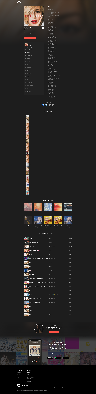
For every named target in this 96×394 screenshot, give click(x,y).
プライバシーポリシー (59, 387)
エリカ (50, 290)
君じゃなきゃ (32, 169)
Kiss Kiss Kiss (29, 50)
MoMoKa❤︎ (51, 242)
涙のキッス (32, 173)
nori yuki (50, 262)
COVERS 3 (58, 172)
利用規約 (52, 387)
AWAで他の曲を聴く (54, 331)
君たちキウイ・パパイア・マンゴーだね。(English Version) (48, 226)
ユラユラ (28, 59)
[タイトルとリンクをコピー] (50, 105)
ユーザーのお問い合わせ (30, 377)
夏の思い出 (32, 193)
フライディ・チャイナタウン (68, 225)
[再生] (43, 28)
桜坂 (27, 81)
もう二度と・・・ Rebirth (31, 93)
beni (30, 290)
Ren (49, 254)
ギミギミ (28, 61)
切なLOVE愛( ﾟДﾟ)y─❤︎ (33, 242)
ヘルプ (18, 377)
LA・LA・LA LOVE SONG (31, 77)
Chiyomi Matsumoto (52, 246)
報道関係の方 (29, 378)
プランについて (19, 374)
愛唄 (27, 90)
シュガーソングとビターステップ (36, 185)
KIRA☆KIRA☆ (29, 55)
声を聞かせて (29, 67)
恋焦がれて (34, 365)
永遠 (27, 71)
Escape (57, 211)
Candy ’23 (28, 225)
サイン (28, 56)
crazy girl (28, 68)
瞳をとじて (29, 79)
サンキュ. (31, 140)
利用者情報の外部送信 (67, 387)
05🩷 (30, 270)
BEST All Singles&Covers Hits (35, 44)
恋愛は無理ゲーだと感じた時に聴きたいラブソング (38, 282)
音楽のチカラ (51, 274)
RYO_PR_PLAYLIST (52, 258)
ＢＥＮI (30, 310)
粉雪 (27, 88)
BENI (30, 30)
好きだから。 (29, 65)
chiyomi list (31, 246)
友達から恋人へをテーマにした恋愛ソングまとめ (38, 286)
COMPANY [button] (29, 370)
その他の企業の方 (29, 381)
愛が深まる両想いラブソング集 (35, 298)
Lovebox (58, 168)
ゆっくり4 (31, 254)
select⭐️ (31, 238)
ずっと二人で (29, 53)
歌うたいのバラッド (30, 85)
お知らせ (18, 375)
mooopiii (50, 270)
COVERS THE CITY (60, 184)
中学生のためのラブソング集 (34, 302)
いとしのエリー (29, 82)
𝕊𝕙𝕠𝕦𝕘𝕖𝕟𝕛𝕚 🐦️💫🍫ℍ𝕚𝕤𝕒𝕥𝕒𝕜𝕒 (54, 294)
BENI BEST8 (31, 274)
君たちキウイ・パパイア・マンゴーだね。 (58, 225)
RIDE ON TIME (68, 211)
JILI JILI (38, 211)
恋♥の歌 (30, 294)
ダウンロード (19, 372)
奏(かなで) (28, 84)
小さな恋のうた (33, 152)
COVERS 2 (58, 152)
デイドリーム (28, 211)
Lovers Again (29, 87)
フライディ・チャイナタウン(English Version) (38, 226)
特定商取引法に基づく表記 (75, 387)
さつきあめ (29, 73)
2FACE (28, 64)
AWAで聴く (30, 38)
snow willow (48, 211)
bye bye (28, 58)
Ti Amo (28, 76)
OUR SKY (28, 74)
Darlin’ (28, 70)
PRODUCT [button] (19, 370)
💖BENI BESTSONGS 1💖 (34, 250)
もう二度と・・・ (30, 49)
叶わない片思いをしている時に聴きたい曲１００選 (38, 258)
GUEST (50, 238)
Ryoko (50, 314)
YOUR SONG (29, 91)
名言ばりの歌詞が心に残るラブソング (36, 278)
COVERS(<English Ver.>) (60, 132)
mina (50, 250)
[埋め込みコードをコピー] (53, 105)
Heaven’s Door (29, 62)
